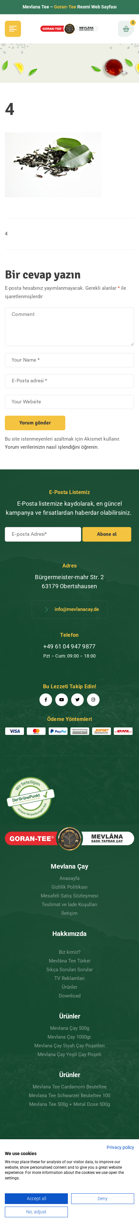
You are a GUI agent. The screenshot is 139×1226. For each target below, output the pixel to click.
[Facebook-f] (45, 699)
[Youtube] (61, 699)
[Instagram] (93, 699)
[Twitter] (77, 699)
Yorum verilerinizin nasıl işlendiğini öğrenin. (52, 447)
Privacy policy (120, 1147)
